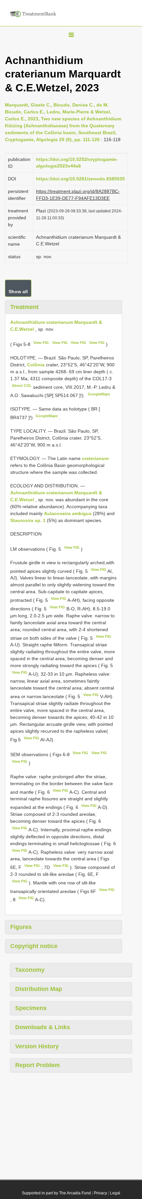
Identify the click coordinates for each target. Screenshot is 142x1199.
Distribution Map (38, 989)
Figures (21, 927)
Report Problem (37, 1065)
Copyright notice (33, 946)
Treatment (24, 307)
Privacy (100, 1193)
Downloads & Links (42, 1027)
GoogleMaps (99, 394)
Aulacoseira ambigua (67, 513)
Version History (37, 1046)
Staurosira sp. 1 (28, 520)
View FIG (41, 343)
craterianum (95, 458)
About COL (22, 385)
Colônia (36, 364)
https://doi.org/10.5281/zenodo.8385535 (80, 178)
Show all (18, 291)
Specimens (31, 1008)
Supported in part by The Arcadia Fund (56, 1193)
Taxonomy (30, 970)
